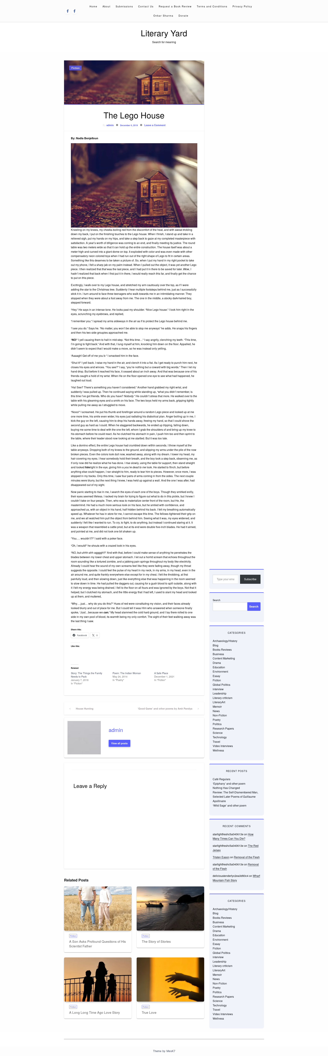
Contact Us (146, 6)
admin (110, 125)
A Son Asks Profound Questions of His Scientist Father (97, 943)
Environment (220, 671)
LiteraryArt (219, 702)
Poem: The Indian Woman (127, 673)
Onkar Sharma (163, 15)
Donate (183, 15)
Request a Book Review (175, 6)
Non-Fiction (220, 715)
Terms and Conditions (212, 6)
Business (218, 654)
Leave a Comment (155, 125)
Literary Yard (164, 33)
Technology (220, 737)
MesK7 (170, 1051)
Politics (217, 724)
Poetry (217, 720)
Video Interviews (223, 746)
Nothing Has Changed (226, 788)
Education (219, 667)
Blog (215, 645)
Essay (216, 676)
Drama (217, 663)
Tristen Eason (221, 857)
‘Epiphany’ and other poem (229, 783)
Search (216, 600)
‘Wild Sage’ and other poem (229, 805)
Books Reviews (222, 650)
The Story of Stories (156, 941)
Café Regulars (221, 779)
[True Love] (170, 979)
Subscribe (250, 579)
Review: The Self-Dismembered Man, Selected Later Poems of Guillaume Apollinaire (235, 796)
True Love (149, 1012)
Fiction (75, 68)
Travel (216, 742)
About (106, 6)
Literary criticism (222, 698)
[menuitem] (93, 6)
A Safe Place (161, 673)
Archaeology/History (225, 641)
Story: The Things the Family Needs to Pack (86, 674)
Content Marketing (224, 658)
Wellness (218, 750)
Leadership (219, 693)
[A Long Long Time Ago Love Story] (98, 979)
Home (93, 6)
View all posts (119, 743)
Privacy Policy (242, 6)
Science (218, 733)
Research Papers (223, 728)
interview (218, 689)
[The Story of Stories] (170, 908)
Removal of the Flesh (247, 857)
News (216, 711)
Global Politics (221, 685)
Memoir (217, 707)
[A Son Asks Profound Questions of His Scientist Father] (98, 908)
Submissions (124, 6)
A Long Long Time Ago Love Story (94, 1012)
